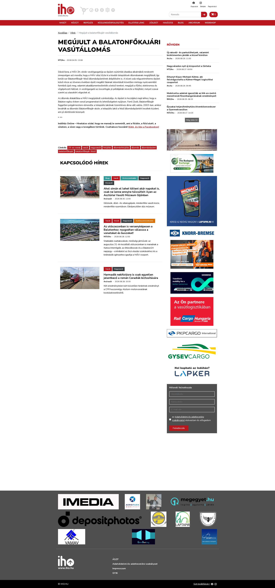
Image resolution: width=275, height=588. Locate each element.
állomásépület (149, 147)
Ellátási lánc (136, 22)
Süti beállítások (201, 584)
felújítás (107, 147)
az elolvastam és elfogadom (191, 418)
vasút (85, 147)
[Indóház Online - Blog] (97, 9)
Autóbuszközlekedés (144, 221)
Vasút (62, 22)
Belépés (203, 6)
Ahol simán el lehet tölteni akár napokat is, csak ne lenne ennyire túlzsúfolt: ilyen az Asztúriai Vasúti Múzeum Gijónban (132, 192)
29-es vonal (74, 147)
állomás (135, 147)
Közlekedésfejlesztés (111, 22)
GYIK (115, 573)
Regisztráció (212, 6)
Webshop (210, 22)
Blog (181, 22)
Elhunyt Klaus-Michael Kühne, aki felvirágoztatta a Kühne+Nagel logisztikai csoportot (190, 79)
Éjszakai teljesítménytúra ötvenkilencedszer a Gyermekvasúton (191, 108)
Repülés (88, 22)
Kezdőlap (62, 32)
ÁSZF (115, 559)
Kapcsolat (194, 6)
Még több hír (192, 120)
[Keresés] (204, 14)
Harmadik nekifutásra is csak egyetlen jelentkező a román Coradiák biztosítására (131, 276)
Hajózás (168, 22)
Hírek (73, 32)
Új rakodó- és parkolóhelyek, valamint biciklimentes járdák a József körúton (188, 54)
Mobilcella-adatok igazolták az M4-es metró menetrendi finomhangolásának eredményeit (191, 95)
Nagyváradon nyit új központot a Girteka (189, 66)
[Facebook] (193, 3)
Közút (75, 22)
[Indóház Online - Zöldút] (102, 9)
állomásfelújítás (121, 147)
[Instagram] (200, 3)
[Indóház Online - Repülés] (84, 9)
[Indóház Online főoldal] (113, 9)
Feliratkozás (179, 428)
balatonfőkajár (66, 151)
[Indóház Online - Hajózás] (107, 9)
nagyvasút (96, 147)
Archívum (194, 22)
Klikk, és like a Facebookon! (143, 127)
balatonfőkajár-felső (85, 151)
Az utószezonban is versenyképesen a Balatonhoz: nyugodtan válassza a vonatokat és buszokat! (128, 230)
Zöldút (153, 22)
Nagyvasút (144, 178)
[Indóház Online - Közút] (91, 9)
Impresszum (119, 568)
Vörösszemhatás (129, 178)
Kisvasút (108, 183)
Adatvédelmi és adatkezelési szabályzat (135, 563)
